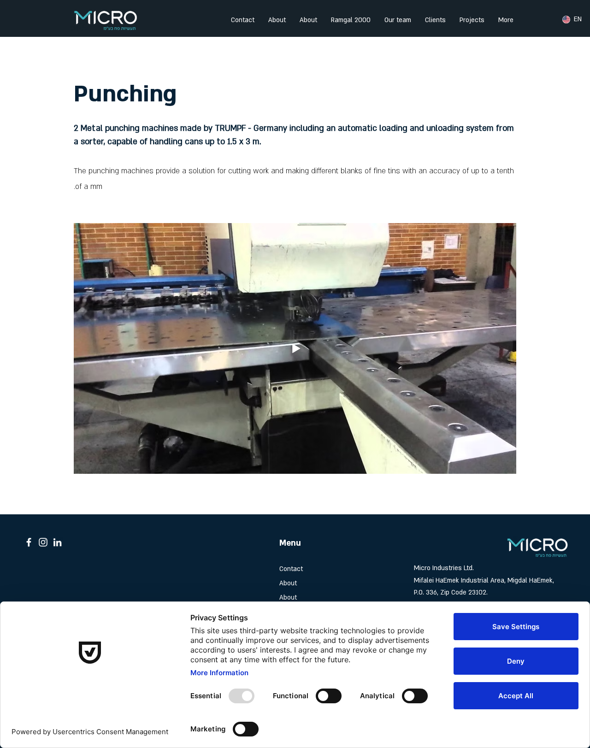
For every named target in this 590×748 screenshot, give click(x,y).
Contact (291, 569)
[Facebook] (29, 542)
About (288, 583)
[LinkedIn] (57, 542)
